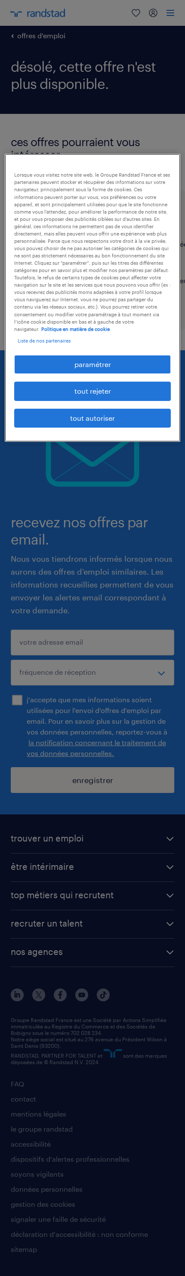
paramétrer (92, 364)
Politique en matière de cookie (75, 329)
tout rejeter (92, 391)
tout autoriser (92, 418)
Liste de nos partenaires (44, 340)
